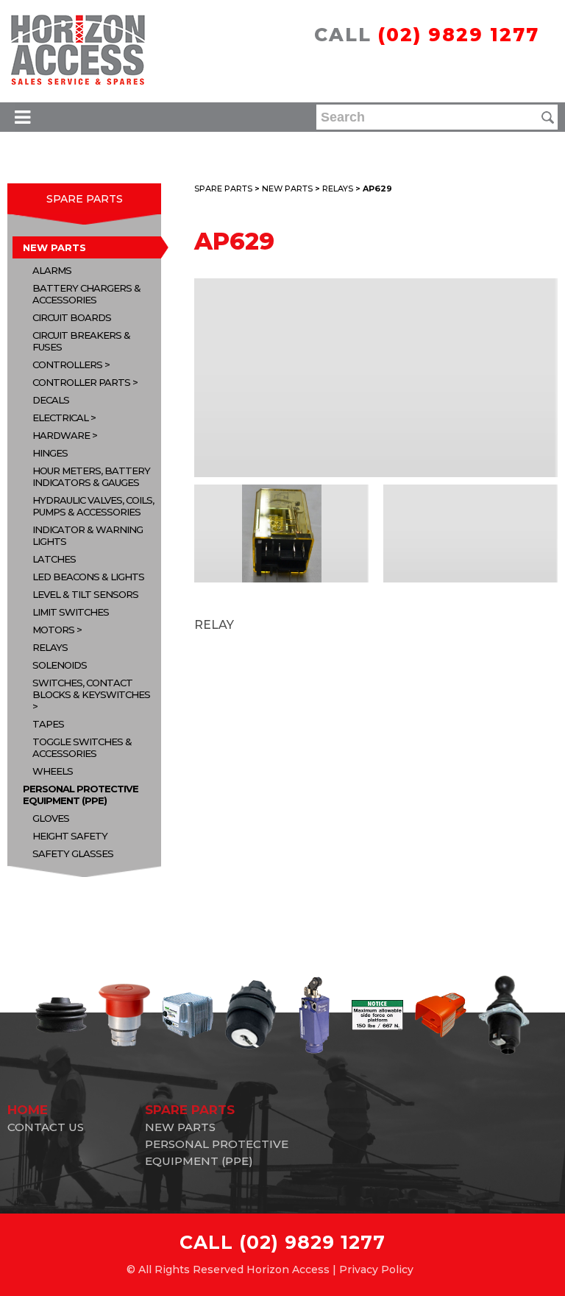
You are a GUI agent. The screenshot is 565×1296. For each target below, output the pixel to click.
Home (27, 1109)
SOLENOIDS (59, 665)
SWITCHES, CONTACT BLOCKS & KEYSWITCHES (91, 688)
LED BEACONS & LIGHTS (88, 576)
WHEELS (52, 771)
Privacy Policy (376, 1269)
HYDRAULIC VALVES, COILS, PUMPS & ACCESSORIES (93, 506)
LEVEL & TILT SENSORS (85, 594)
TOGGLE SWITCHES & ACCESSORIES (82, 747)
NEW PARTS (54, 247)
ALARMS (51, 270)
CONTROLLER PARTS (81, 382)
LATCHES (54, 559)
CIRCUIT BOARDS (71, 317)
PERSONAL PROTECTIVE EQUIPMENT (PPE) (80, 794)
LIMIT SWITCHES (70, 612)
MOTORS (53, 629)
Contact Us (45, 1127)
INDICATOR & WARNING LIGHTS (87, 535)
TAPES (48, 724)
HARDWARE (61, 435)
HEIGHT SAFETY (69, 836)
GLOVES (50, 818)
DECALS (50, 400)
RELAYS (50, 647)
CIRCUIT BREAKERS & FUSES (81, 341)
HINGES (50, 453)
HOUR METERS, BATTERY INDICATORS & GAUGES (91, 476)
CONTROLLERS (67, 364)
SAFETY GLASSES (72, 853)
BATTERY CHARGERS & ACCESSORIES (86, 294)
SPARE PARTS (84, 198)
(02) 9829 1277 (458, 35)
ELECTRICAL (60, 417)
